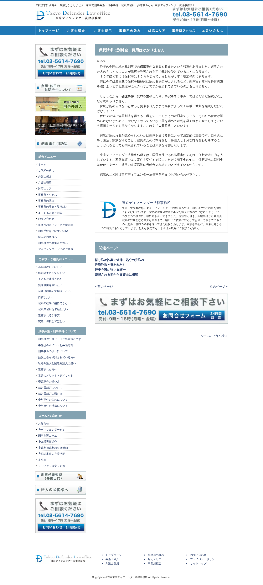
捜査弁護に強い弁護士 (110, 269)
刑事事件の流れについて (53, 351)
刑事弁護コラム (47, 435)
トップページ (48, 30)
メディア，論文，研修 (51, 466)
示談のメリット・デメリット (55, 375)
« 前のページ (104, 286)
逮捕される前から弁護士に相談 (116, 274)
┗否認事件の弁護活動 (51, 453)
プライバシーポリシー (203, 559)
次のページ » (219, 286)
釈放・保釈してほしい (51, 321)
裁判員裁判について (50, 387)
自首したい (45, 297)
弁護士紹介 (75, 30)
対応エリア (156, 30)
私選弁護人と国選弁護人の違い (57, 363)
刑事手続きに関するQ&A (53, 231)
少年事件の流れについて (53, 399)
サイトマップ (198, 563)
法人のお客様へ (47, 237)
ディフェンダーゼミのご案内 (55, 249)
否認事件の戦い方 (49, 381)
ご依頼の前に (46, 170)
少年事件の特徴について (53, 405)
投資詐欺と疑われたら (112, 264)
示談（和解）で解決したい (54, 291)
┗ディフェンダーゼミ (51, 429)
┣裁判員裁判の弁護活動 (53, 447)
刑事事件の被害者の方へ (53, 243)
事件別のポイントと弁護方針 (55, 225)
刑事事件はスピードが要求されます (59, 339)
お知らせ (43, 423)
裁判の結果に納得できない (54, 303)
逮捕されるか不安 (49, 315)
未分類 (42, 460)
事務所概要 (183, 30)
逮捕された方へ (47, 369)
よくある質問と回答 (50, 213)
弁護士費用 (102, 30)
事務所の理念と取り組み (53, 206)
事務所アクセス (47, 194)
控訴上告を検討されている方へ (57, 357)
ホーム (42, 164)
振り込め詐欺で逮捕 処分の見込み (119, 260)
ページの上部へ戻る (214, 335)
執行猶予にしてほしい (51, 273)
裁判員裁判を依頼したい (53, 309)
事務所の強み (129, 30)
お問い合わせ (46, 219)
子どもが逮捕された (50, 279)
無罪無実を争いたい (50, 285)
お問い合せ (212, 30)
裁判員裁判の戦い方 (50, 393)
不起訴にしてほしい (50, 267)
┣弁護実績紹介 (47, 441)
